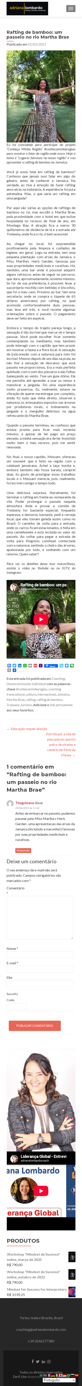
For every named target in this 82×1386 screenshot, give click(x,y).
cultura (31, 694)
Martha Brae (16, 699)
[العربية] (41, 1375)
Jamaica (63, 694)
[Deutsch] (53, 1375)
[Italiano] (57, 1375)
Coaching (58, 678)
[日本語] (61, 1375)
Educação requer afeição (27, 729)
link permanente (61, 705)
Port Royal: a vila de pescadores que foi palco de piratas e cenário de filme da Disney (60, 744)
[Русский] (73, 1375)
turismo (26, 705)
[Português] (69, 1375)
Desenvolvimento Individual (26, 684)
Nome (12, 948)
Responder (23, 850)
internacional (46, 694)
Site (9, 977)
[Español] (77, 1375)
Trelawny (13, 705)
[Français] (49, 1375)
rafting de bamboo (49, 699)
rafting (30, 699)
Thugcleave (24, 803)
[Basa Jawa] (65, 1375)
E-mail (12, 963)
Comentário (15, 890)
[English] (45, 1375)
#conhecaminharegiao (31, 689)
